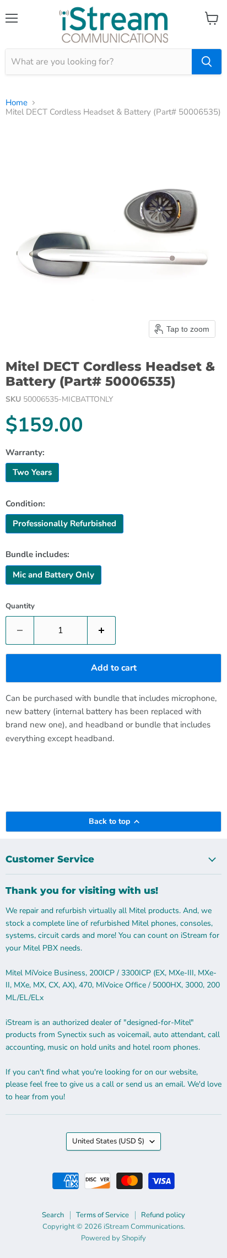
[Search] (206, 61)
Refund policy (163, 1215)
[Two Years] (34, 484)
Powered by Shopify (113, 1238)
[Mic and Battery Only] (55, 587)
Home (17, 102)
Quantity (20, 606)
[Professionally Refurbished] (66, 536)
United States (108, 1141)
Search (53, 1215)
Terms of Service (102, 1215)
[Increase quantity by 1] (102, 630)
